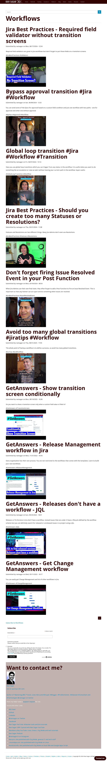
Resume (76, 2)
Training (39, 2)
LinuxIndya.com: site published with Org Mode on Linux (29, 742)
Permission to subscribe (13, 641)
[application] (100, 758)
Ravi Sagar (10, 686)
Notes (64, 2)
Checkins (36, 756)
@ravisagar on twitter (25, 698)
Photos (42, 756)
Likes (58, 756)
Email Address (11, 633)
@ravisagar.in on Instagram (19, 736)
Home (26, 2)
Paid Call (33, 2)
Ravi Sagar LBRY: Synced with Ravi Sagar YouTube (26, 727)
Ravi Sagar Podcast (16, 733)
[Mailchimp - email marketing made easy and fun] (46, 657)
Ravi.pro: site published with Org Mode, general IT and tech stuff (32, 739)
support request (29, 702)
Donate (48, 756)
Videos (53, 2)
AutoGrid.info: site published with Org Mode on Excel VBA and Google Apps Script (38, 745)
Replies (53, 756)
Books (69, 2)
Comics (30, 756)
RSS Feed (12, 709)
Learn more (11, 653)
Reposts (64, 756)
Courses (46, 2)
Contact (82, 2)
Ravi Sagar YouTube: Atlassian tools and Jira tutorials (28, 724)
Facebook (12, 721)
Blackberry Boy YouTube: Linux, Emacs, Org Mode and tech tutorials (33, 730)
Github (11, 712)
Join (12, 756)
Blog (59, 2)
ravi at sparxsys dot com (15, 689)
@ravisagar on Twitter (17, 718)
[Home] (15, 1)
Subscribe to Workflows (14, 623)
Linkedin (12, 715)
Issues (70, 756)
